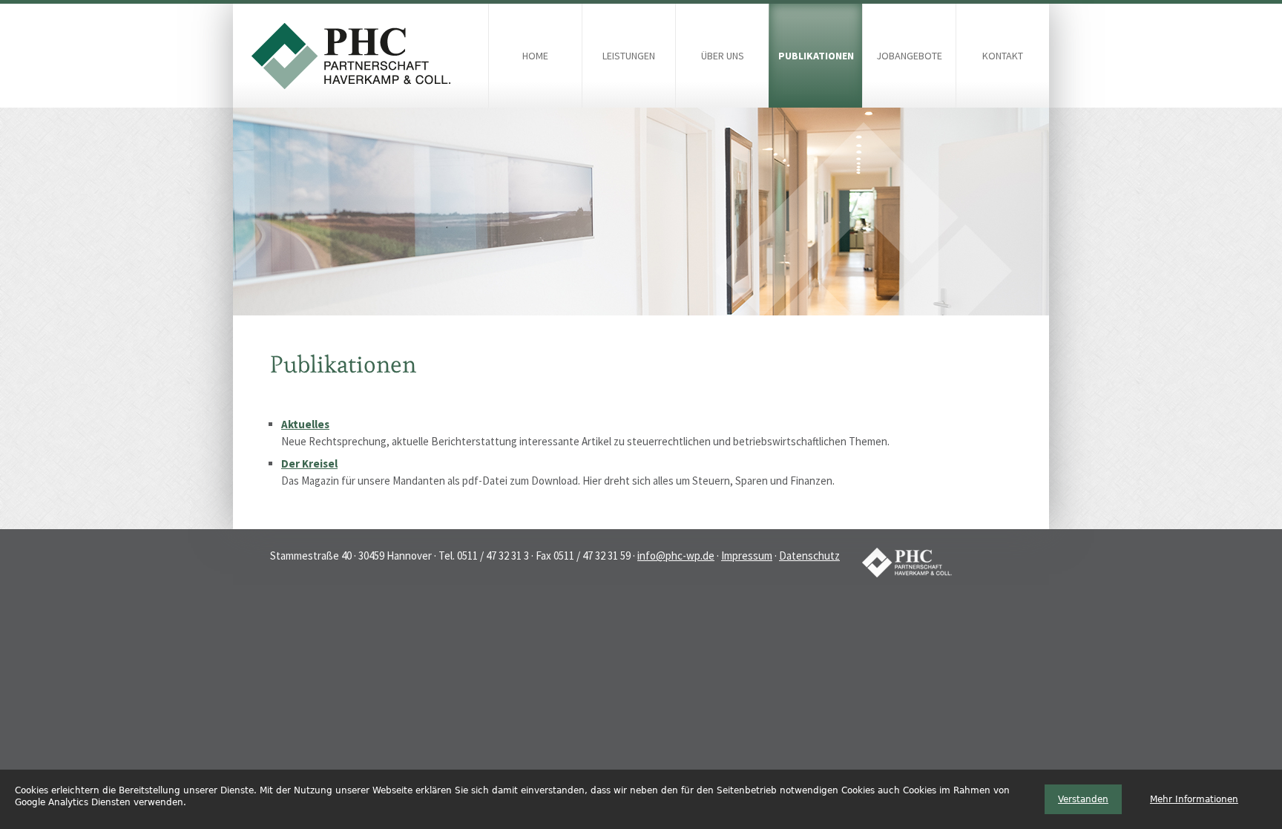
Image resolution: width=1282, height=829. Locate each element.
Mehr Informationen (1194, 799)
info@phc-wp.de (675, 555)
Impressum (746, 555)
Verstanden (1083, 799)
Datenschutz (809, 555)
